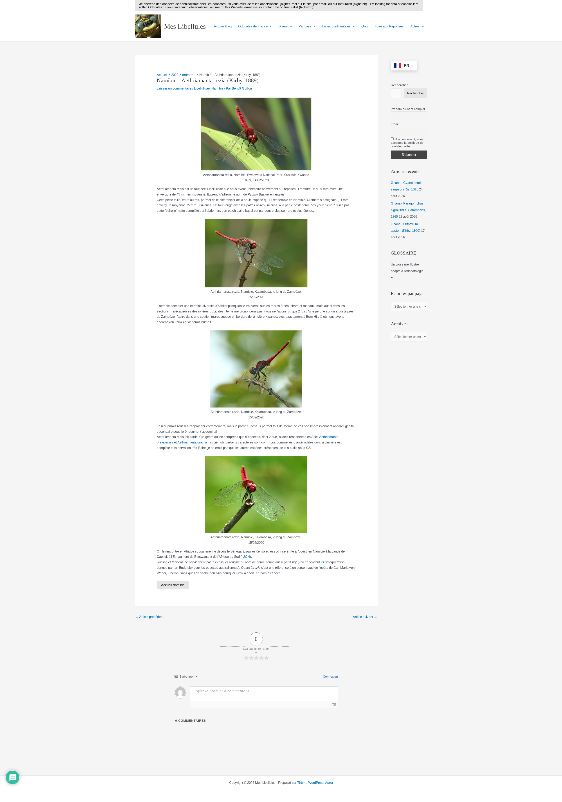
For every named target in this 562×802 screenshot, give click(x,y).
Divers (283, 26)
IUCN (246, 556)
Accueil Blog (223, 26)
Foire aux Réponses (389, 26)
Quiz (364, 26)
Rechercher (399, 85)
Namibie (217, 88)
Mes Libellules (185, 26)
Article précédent (149, 617)
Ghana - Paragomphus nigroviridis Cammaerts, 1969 (408, 209)
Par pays (305, 26)
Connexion (330, 676)
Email (394, 124)
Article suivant (365, 617)
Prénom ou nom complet (408, 109)
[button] (279, 5)
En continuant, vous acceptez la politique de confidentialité (407, 142)
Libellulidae (202, 88)
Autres (415, 26)
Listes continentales (336, 26)
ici (322, 562)
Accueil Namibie (172, 585)
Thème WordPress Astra (315, 782)
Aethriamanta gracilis (192, 442)
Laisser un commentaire (174, 88)
